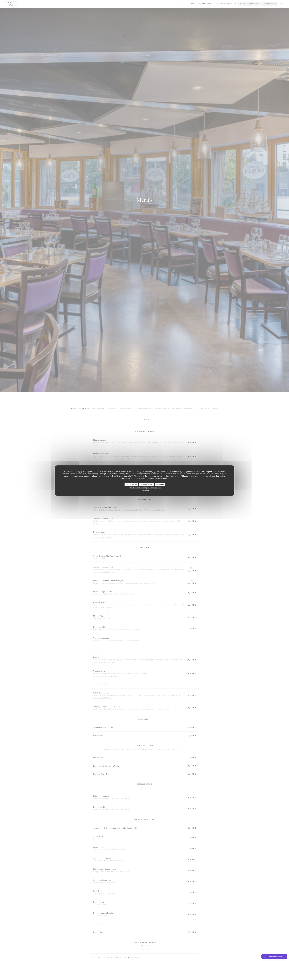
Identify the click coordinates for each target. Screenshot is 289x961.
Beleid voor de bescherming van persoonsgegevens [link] (145, 488)
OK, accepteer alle (131, 484)
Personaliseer (160, 484)
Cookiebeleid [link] (145, 490)
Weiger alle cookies (147, 484)
